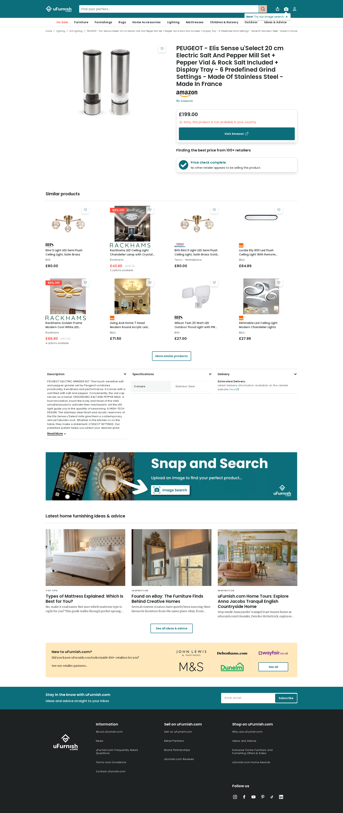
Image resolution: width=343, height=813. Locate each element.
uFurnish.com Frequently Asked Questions (117, 751)
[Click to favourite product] (162, 49)
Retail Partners (174, 741)
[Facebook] (244, 797)
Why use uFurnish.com (247, 732)
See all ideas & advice (171, 628)
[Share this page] (277, 9)
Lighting (173, 22)
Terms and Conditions (111, 762)
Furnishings (103, 22)
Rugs (122, 22)
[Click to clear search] (254, 9)
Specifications (143, 374)
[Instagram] (235, 797)
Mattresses (195, 22)
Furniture (81, 22)
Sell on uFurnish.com (178, 732)
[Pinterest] (263, 797)
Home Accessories (146, 22)
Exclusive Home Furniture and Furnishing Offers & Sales (252, 751)
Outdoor (251, 22)
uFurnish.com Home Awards (251, 762)
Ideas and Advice (244, 741)
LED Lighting (76, 31)
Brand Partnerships (177, 750)
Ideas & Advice (275, 22)
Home (49, 31)
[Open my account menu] (294, 9)
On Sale (62, 22)
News (99, 741)
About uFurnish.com (109, 732)
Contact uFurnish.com (110, 771)
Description (56, 374)
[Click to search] (263, 9)
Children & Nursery (224, 22)
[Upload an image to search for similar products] (286, 9)
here (232, 389)
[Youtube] (253, 797)
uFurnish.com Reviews (179, 759)
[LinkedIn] (281, 797)
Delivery (223, 374)
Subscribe (286, 698)
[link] (67, 224)
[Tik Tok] (272, 797)
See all (273, 667)
